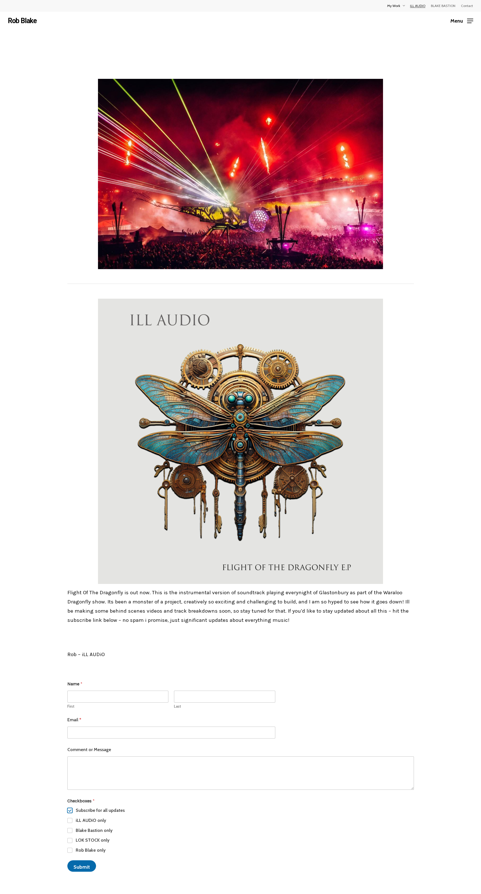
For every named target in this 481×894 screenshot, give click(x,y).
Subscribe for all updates (100, 810)
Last (177, 706)
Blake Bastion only (94, 830)
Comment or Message (89, 749)
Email (74, 719)
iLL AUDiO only (91, 820)
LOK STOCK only (92, 840)
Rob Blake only (90, 850)
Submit (81, 867)
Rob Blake (22, 20)
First (70, 706)
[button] (461, 21)
